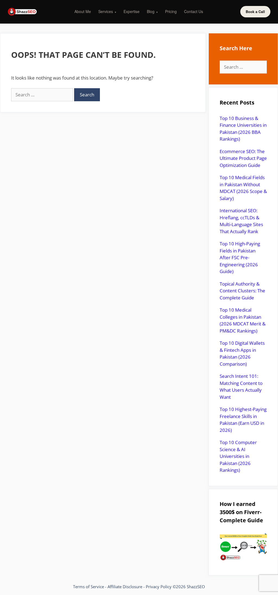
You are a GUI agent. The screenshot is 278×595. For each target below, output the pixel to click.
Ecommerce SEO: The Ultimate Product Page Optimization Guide (243, 158)
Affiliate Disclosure (125, 586)
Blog (152, 11)
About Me (82, 11)
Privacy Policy (159, 586)
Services (107, 11)
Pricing (171, 11)
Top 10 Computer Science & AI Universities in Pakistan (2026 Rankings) (238, 456)
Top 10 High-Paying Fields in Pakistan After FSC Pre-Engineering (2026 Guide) (240, 257)
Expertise (132, 11)
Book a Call (255, 11)
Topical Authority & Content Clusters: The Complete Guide (242, 291)
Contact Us (193, 11)
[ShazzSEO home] (22, 12)
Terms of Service (88, 586)
